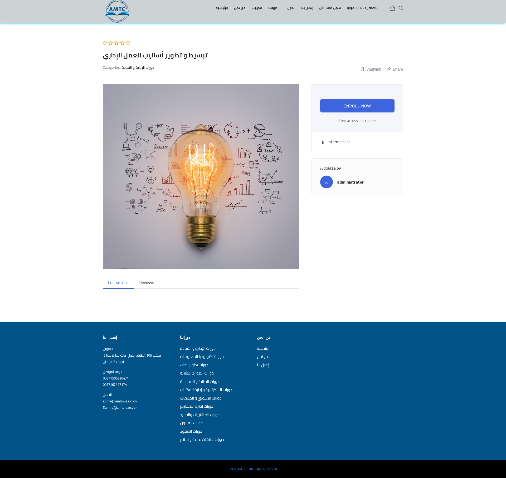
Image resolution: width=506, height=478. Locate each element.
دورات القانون (191, 423)
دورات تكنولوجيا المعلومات (202, 356)
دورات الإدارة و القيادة (137, 67)
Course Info (118, 282)
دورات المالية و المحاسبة (199, 381)
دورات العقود (191, 431)
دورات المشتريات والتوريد (200, 414)
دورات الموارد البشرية (197, 373)
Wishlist (374, 69)
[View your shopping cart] (392, 8)
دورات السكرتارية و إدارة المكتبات (206, 389)
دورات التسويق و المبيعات (200, 398)
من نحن (263, 356)
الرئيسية (263, 348)
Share (398, 69)
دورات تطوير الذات (194, 365)
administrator (350, 182)
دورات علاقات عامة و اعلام (202, 439)
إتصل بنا (263, 365)
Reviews (146, 282)
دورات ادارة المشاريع (196, 406)
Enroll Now (357, 106)
